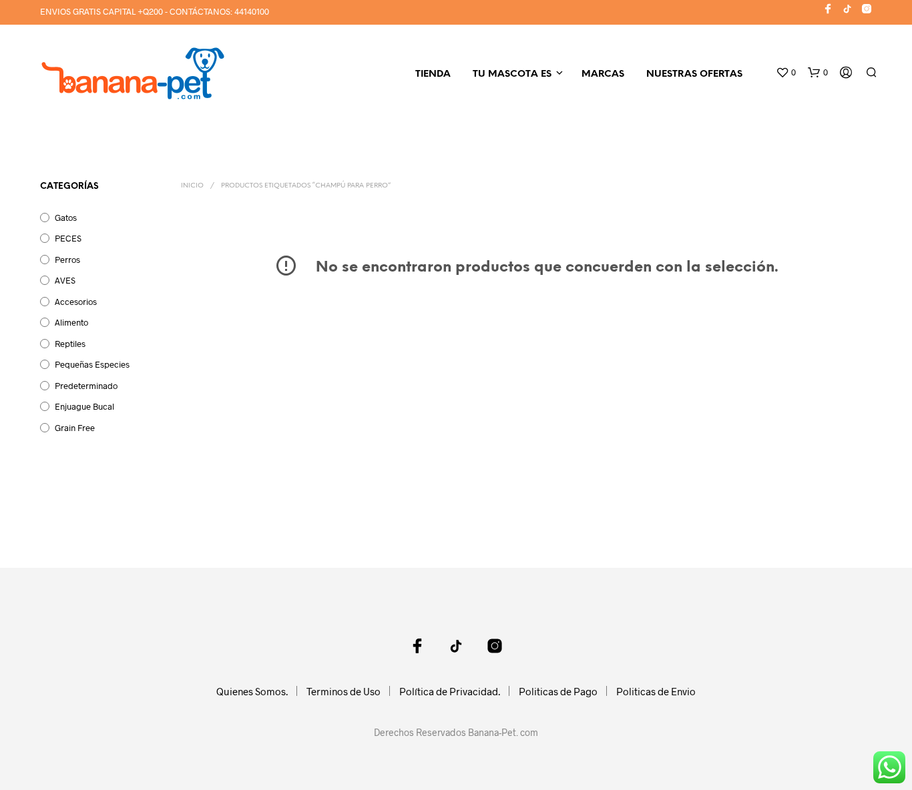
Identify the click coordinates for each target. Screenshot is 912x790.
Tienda (433, 74)
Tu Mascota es (512, 74)
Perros (67, 259)
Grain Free (75, 427)
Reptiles (70, 343)
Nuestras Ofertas (694, 74)
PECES (68, 238)
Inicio (192, 185)
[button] (786, 72)
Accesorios (76, 301)
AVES (65, 280)
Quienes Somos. (252, 691)
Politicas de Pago (558, 691)
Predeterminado (86, 385)
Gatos (66, 217)
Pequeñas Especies (92, 364)
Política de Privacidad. (449, 691)
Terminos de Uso (343, 691)
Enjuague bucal (84, 406)
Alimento (71, 322)
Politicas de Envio (656, 691)
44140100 (251, 11)
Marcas (603, 74)
